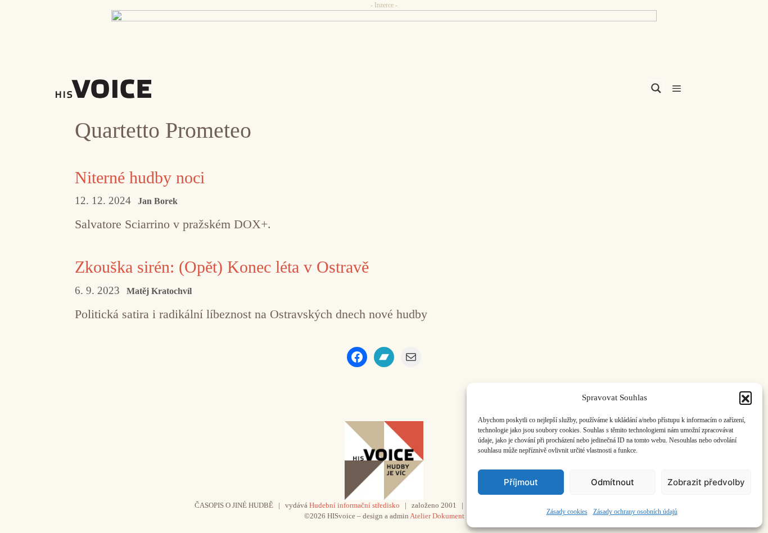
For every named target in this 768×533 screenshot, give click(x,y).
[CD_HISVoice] (384, 35)
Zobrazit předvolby (706, 482)
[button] (745, 397)
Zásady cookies (567, 512)
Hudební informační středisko (354, 505)
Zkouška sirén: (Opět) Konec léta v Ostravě (222, 267)
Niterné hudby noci (140, 177)
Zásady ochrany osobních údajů (635, 512)
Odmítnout (612, 482)
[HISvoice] (128, 89)
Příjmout (521, 482)
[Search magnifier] (656, 88)
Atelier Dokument (437, 516)
